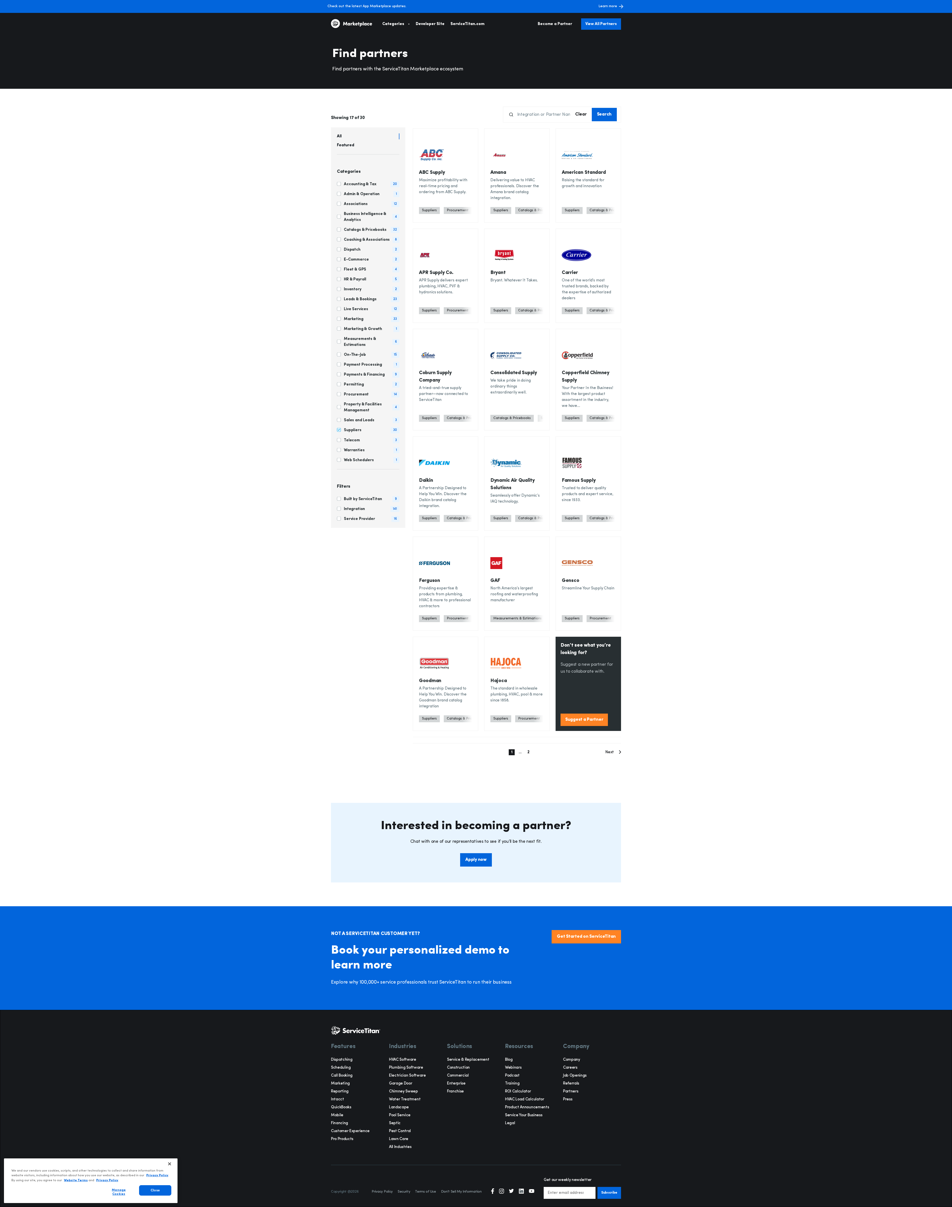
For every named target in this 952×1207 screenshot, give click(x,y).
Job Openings (575, 1076)
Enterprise (456, 1084)
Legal (510, 1123)
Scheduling (341, 1068)
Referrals (571, 1084)
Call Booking (342, 1076)
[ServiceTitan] (356, 24)
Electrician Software (407, 1076)
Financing (339, 1123)
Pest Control (400, 1131)
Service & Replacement (468, 1060)
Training (512, 1084)
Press (567, 1099)
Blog (509, 1060)
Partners (570, 1091)
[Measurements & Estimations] (517, 618)
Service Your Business (523, 1115)
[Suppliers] (429, 210)
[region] (91, 1180)
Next (609, 752)
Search (604, 114)
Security (404, 1192)
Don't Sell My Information (461, 1192)
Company (571, 1060)
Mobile (337, 1115)
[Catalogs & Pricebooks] (512, 418)
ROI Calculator (518, 1091)
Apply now (476, 860)
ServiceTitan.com (467, 24)
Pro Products (342, 1139)
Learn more (607, 6)
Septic (395, 1123)
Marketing (340, 1084)
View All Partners (601, 24)
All (339, 136)
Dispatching (341, 1060)
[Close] (169, 1163)
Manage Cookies (119, 1192)
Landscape (399, 1107)
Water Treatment (404, 1099)
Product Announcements (527, 1107)
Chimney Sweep (403, 1091)
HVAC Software (402, 1060)
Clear (581, 114)
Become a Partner (555, 24)
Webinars (513, 1068)
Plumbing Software (406, 1068)
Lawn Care (398, 1139)
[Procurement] (458, 210)
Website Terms (76, 1180)
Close (155, 1190)
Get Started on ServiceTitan (586, 937)
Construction (458, 1068)
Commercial (458, 1076)
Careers (570, 1068)
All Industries (400, 1147)
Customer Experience (350, 1131)
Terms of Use (425, 1192)
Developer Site (430, 24)
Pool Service (400, 1115)
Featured (345, 145)
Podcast (512, 1076)
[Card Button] (445, 175)
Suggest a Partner (584, 720)
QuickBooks (341, 1107)
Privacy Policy (382, 1192)
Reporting (340, 1091)
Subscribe (609, 1193)
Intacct (337, 1099)
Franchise (455, 1091)
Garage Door (400, 1084)
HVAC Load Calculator (524, 1099)
